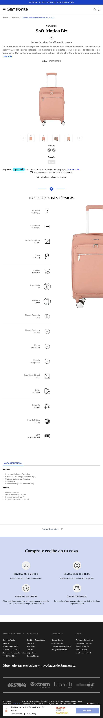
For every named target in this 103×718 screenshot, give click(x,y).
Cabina (51, 162)
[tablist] (51, 463)
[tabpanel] (51, 489)
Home (5, 17)
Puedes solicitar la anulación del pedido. (77, 578)
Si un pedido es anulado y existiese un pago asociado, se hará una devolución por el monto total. (26, 602)
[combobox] (92, 703)
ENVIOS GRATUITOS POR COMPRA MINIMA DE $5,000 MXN (62, 2)
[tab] (13, 463)
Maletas (15, 17)
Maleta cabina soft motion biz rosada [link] (39, 17)
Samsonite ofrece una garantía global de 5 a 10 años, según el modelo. (77, 602)
